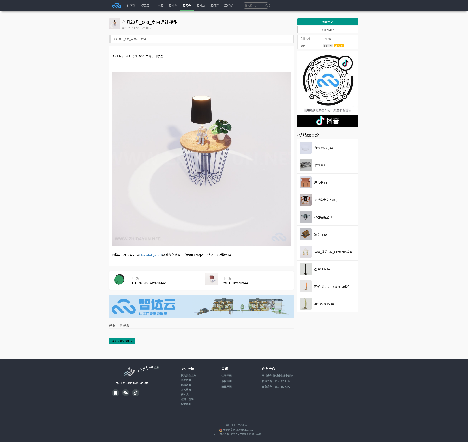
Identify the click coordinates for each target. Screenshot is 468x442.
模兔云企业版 (188, 375)
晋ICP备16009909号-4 (236, 425)
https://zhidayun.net (150, 255)
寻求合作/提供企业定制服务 (277, 375)
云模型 (186, 5)
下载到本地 (327, 30)
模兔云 (145, 5)
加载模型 (327, 22)
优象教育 (186, 385)
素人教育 (186, 389)
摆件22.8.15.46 (324, 304)
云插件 (173, 5)
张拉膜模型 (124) (325, 217)
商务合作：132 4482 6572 (276, 386)
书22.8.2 (319, 165)
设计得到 (186, 404)
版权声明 (226, 381)
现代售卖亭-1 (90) (325, 200)
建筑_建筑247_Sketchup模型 (333, 252)
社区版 (131, 5)
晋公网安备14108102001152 (238, 429)
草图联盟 (186, 380)
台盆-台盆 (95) (323, 148)
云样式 (228, 5)
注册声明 (226, 375)
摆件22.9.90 (322, 269)
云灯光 (214, 5)
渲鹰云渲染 (187, 399)
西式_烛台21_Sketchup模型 (332, 286)
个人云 (159, 5)
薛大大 (185, 394)
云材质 (200, 5)
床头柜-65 (320, 182)
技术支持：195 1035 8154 (276, 381)
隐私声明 (226, 386)
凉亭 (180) (321, 234)
